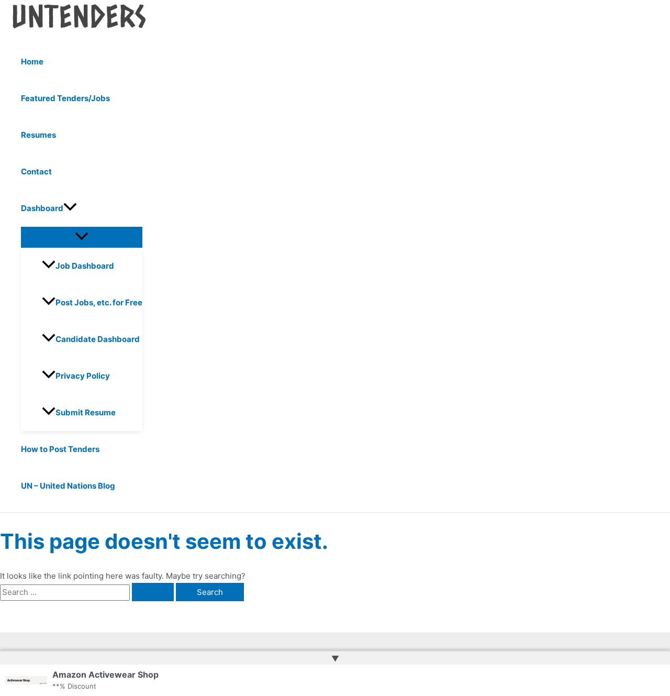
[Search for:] (88, 592)
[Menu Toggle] (81, 237)
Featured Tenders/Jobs (65, 98)
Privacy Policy (82, 376)
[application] (70, 208)
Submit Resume (85, 412)
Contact (36, 171)
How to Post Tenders (60, 449)
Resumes (38, 135)
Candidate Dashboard (97, 339)
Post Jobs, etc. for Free (98, 302)
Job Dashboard (84, 266)
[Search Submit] (153, 592)
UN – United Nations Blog (68, 486)
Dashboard (42, 208)
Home (32, 62)
